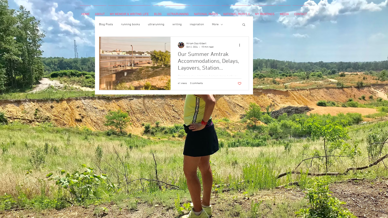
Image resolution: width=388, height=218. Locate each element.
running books (130, 24)
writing (177, 24)
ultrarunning (156, 24)
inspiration (197, 24)
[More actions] (240, 45)
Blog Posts (106, 24)
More (215, 24)
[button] (244, 25)
